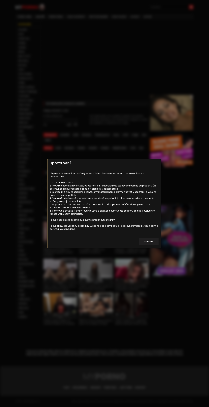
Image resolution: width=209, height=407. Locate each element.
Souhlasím (149, 241)
